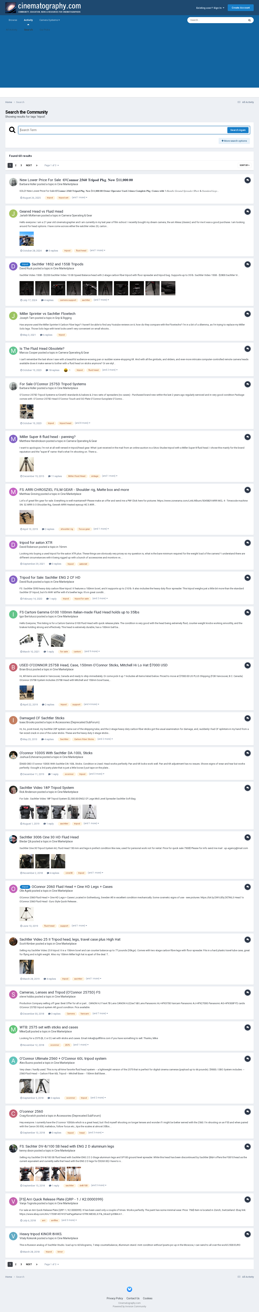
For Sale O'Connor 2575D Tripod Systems (53, 384)
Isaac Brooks (27, 722)
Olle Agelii (25, 890)
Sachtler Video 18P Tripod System (47, 787)
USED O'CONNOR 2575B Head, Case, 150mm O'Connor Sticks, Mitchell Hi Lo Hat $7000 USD (94, 665)
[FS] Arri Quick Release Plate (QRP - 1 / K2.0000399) (61, 1199)
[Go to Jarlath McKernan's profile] (13, 213)
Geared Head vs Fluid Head (41, 211)
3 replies (53, 250)
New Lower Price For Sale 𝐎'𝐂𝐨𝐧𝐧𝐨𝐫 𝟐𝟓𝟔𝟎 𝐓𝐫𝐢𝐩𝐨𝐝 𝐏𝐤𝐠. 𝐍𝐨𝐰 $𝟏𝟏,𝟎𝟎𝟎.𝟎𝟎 (76, 180)
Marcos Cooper (29, 352)
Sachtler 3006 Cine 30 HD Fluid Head (49, 837)
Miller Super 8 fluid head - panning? (47, 437)
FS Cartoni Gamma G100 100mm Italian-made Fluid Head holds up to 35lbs (79, 612)
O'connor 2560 (31, 1111)
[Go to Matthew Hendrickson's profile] (13, 439)
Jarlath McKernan (30, 215)
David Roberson (29, 546)
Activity (28, 20)
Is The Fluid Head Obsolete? (42, 348)
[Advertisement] (129, 61)
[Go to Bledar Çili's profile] (13, 839)
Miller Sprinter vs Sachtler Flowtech (47, 313)
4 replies (48, 300)
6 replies (47, 334)
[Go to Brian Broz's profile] (13, 667)
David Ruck (26, 268)
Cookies (147, 1298)
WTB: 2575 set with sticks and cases (49, 1027)
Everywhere (234, 20)
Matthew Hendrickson (33, 441)
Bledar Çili (25, 841)
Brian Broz (26, 669)
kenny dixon (27, 1150)
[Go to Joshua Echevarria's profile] (13, 755)
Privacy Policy (115, 1298)
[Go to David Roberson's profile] (13, 545)
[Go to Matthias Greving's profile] (13, 492)
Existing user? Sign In (209, 7)
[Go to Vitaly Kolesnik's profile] (13, 1236)
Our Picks (45, 29)
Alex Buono (26, 1062)
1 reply (53, 598)
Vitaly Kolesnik (28, 1238)
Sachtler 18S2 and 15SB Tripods (57, 264)
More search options (235, 140)
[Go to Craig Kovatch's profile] (13, 1113)
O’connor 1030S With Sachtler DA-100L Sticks (56, 753)
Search (28, 29)
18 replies (53, 370)
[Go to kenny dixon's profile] (13, 1148)
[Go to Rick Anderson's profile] (13, 790)
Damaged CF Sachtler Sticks (42, 718)
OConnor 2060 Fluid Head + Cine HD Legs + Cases (72, 886)
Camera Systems (48, 20)
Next (29, 165)
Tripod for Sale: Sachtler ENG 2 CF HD (50, 577)
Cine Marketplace (67, 184)
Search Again (238, 130)
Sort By (244, 165)
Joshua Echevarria (31, 757)
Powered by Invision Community (129, 1306)
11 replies (56, 476)
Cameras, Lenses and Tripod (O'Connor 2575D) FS (60, 992)
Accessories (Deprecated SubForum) (77, 722)
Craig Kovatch (28, 1115)
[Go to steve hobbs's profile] (13, 994)
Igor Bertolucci (28, 616)
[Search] (249, 20)
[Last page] (36, 165)
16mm (63, 546)
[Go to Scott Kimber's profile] (13, 941)
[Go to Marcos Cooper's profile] (13, 351)
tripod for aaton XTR (36, 542)
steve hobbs (27, 996)
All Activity (11, 29)
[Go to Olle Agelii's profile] (13, 889)
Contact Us (133, 1298)
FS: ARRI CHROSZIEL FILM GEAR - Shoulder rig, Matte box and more (74, 489)
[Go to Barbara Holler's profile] (13, 182)
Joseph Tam (27, 317)
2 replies (49, 529)
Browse (13, 20)
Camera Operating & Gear (76, 215)
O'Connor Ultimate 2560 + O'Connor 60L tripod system (63, 1058)
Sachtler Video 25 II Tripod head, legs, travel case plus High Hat (70, 939)
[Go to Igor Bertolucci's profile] (13, 614)
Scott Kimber (27, 943)
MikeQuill (25, 1031)
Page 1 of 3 (51, 165)
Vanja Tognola (28, 1203)
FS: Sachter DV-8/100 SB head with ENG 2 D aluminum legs (67, 1146)
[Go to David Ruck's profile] (13, 266)
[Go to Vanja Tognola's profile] (13, 1201)
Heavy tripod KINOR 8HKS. (41, 1234)
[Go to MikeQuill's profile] (13, 1029)
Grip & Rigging (63, 317)
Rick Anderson (28, 791)
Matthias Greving (30, 493)
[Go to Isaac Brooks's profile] (13, 720)
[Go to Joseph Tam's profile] (13, 316)
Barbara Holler (28, 184)
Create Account (241, 7)
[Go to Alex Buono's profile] (13, 1061)
